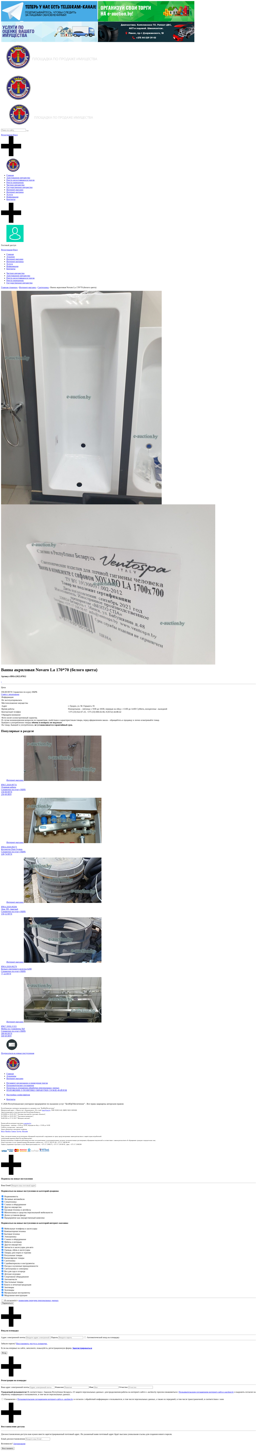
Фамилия (59, 1387)
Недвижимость (11, 1196)
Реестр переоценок (15, 182)
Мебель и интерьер (13, 1242)
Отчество (123, 1387)
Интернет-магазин (14, 190)
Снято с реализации (10, 694)
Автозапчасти (10, 1279)
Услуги (9, 194)
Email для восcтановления (13, 1439)
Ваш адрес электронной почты (15, 1387)
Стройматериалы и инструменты (19, 1263)
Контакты (10, 199)
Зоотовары (9, 1287)
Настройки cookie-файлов (18, 1095)
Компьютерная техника (15, 1231)
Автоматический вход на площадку (103, 1337)
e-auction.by (27, 1123)
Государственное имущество (19, 187)
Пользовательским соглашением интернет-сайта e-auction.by (206, 1392)
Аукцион (10, 257)
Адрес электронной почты (13, 1337)
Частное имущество (15, 185)
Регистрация (7, 135)
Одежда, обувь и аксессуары (17, 1250)
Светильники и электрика (16, 1269)
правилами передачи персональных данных (38, 1300)
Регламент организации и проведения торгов (27, 1083)
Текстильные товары (13, 1282)
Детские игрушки (12, 1274)
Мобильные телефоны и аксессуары (20, 1229)
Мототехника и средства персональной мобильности (28, 1212)
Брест (3, 1131)
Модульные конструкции (15, 1295)
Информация (12, 197)
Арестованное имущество (18, 178)
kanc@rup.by (46, 1110)
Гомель (13, 1131)
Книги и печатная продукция (17, 1285)
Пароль (54, 1337)
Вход (15, 135)
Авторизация (19, 1444)
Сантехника (9, 1261)
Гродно (19, 1131)
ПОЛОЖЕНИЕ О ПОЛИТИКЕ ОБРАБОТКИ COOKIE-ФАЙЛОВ (36, 1090)
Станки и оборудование (15, 1204)
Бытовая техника (12, 1234)
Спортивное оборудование (16, 1277)
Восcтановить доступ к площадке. (31, 1343)
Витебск (8, 1131)
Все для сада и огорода (14, 1271)
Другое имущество (13, 1207)
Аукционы (11, 1076)
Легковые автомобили (14, 1199)
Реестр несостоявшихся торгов (20, 180)
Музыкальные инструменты (17, 1293)
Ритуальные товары (13, 1255)
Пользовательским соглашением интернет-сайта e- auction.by (45, 1399)
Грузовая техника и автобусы (17, 1210)
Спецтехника (10, 1202)
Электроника (10, 1237)
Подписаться (7, 1303)
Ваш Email (6, 1185)
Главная (10, 175)
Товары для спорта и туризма (17, 1253)
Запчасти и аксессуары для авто (18, 1247)
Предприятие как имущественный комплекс (24, 1218)
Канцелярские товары (14, 1258)
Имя (91, 1387)
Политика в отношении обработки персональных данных (32, 1088)
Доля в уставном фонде (15, 1215)
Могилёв (25, 1131)
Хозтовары (9, 1290)
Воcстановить (7, 1448)
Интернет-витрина (15, 192)
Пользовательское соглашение (20, 1085)
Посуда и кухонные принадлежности (21, 1266)
